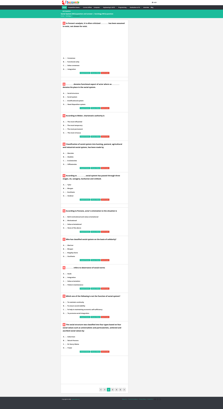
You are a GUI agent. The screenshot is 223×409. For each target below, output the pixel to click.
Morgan (70, 188)
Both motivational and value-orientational (82, 217)
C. (63, 65)
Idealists (70, 157)
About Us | (124, 399)
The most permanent (75, 129)
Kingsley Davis (72, 253)
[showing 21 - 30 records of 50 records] (124, 389)
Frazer (70, 348)
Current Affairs (87, 7)
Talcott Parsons (72, 340)
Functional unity (73, 62)
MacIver (70, 245)
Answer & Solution (85, 73)
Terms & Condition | (133, 399)
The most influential (74, 122)
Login (155, 2)
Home (64, 7)
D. (64, 69)
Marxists (70, 153)
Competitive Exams (74, 7)
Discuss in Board (96, 73)
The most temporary (74, 125)
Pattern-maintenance (75, 285)
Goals (69, 274)
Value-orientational (74, 224)
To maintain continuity (75, 302)
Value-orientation (73, 281)
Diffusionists (72, 164)
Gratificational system (75, 101)
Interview (146, 7)
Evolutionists (72, 161)
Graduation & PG (135, 7)
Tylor (69, 185)
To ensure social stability (76, 306)
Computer (97, 7)
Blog (152, 7)
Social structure (73, 93)
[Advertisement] (95, 43)
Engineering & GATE (109, 7)
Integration (72, 69)
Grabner (71, 196)
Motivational (72, 220)
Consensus (71, 58)
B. (63, 62)
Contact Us (150, 399)
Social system (72, 97)
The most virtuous (74, 133)
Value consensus (73, 65)
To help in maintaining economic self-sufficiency (84, 309)
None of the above (74, 228)
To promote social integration (78, 313)
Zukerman (71, 337)
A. (64, 58)
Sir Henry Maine (73, 344)
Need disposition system (76, 104)
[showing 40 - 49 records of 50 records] (101, 389)
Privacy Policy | (143, 399)
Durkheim (71, 192)
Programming (122, 7)
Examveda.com (75, 399)
